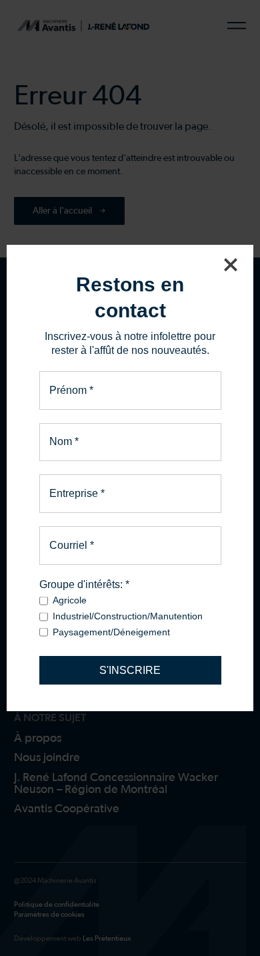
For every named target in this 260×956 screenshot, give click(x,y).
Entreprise (77, 493)
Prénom (71, 390)
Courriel (71, 545)
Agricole (70, 600)
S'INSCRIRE (130, 670)
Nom (64, 441)
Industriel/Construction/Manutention (128, 616)
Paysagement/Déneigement (111, 632)
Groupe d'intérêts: (84, 584)
